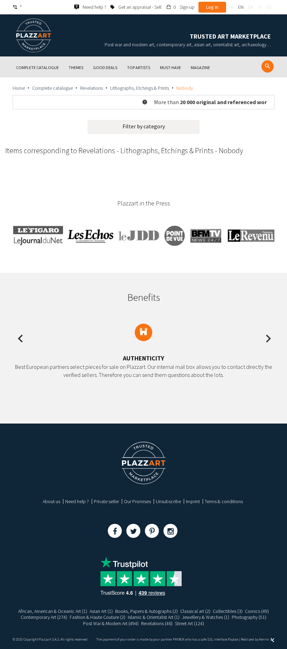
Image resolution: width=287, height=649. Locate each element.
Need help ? (77, 501)
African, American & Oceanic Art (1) (52, 611)
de (251, 7)
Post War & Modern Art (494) (111, 623)
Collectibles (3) (228, 611)
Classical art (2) (195, 611)
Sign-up (187, 7)
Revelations (91, 88)
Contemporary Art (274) (44, 617)
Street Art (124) (189, 623)
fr (231, 7)
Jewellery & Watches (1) (205, 617)
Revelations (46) (157, 623)
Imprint (193, 501)
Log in (212, 7)
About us (51, 501)
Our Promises (137, 501)
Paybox (233, 639)
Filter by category (143, 126)
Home (19, 88)
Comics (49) (257, 611)
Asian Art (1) (101, 611)
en (241, 7)
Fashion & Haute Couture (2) (97, 617)
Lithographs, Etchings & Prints (139, 88)
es (268, 7)
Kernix (264, 639)
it (260, 7)
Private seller (106, 501)
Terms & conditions (224, 501)
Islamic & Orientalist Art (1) (154, 617)
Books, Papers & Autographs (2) (146, 611)
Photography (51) (249, 617)
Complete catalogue (52, 88)
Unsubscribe (168, 501)
